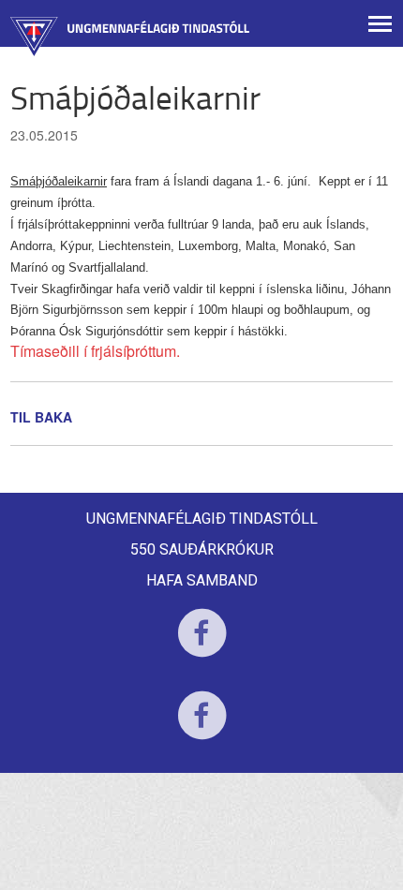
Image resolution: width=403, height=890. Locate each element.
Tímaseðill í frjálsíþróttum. (95, 351)
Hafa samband (202, 580)
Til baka (41, 417)
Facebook (202, 645)
